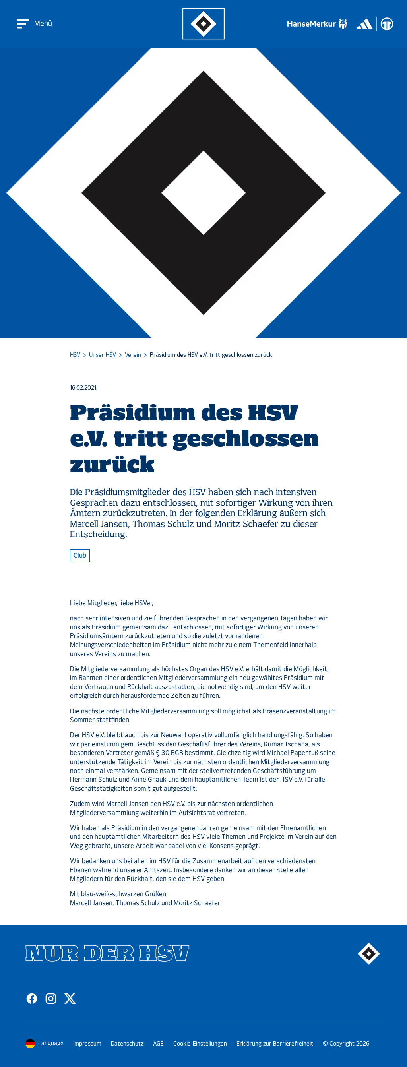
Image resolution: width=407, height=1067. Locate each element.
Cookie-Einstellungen (200, 1043)
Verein (133, 355)
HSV (75, 355)
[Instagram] (51, 998)
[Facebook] (31, 998)
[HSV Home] (203, 24)
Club (80, 555)
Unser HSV (102, 355)
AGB (158, 1043)
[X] (70, 998)
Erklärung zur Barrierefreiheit (274, 1043)
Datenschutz (127, 1043)
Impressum (87, 1043)
